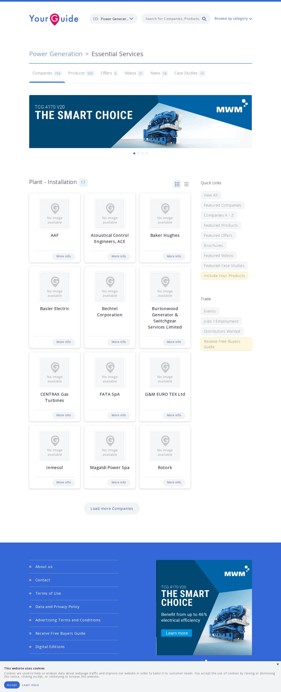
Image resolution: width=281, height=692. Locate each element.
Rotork (165, 467)
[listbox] (113, 19)
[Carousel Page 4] (147, 153)
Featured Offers (218, 235)
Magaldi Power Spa (109, 467)
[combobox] (176, 19)
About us (44, 566)
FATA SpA (110, 394)
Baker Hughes (165, 235)
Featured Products (221, 225)
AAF (55, 235)
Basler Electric (54, 308)
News (159, 72)
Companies (46, 72)
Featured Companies (222, 205)
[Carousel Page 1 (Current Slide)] (134, 153)
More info (63, 256)
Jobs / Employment (221, 321)
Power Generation (56, 53)
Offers (109, 72)
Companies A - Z (219, 215)
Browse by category (231, 18)
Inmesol (54, 467)
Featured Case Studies (224, 265)
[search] (204, 19)
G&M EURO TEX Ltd (165, 394)
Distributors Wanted (222, 331)
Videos (133, 72)
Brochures (213, 245)
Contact (42, 579)
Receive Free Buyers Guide (222, 344)
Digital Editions (50, 646)
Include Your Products (224, 275)
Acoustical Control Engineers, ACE (110, 238)
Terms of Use (48, 593)
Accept (12, 685)
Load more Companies (112, 508)
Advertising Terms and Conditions (68, 619)
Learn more (30, 685)
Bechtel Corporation (110, 311)
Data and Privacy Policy (57, 606)
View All (211, 195)
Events (210, 311)
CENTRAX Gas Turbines (55, 397)
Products (80, 72)
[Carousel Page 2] (138, 153)
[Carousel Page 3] (143, 153)
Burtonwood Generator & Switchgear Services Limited (165, 318)
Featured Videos (218, 255)
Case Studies (189, 72)
